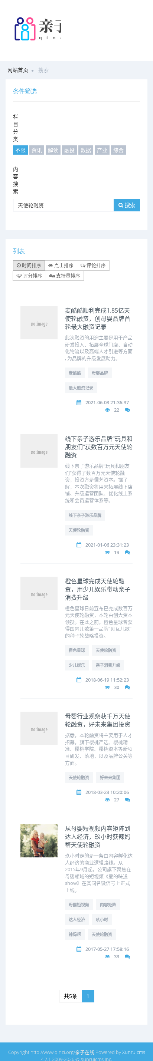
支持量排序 (67, 275)
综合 (118, 150)
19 (116, 552)
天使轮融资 (79, 530)
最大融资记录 (81, 388)
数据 (86, 150)
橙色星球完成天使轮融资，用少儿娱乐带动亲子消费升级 (97, 589)
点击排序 (63, 265)
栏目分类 (15, 127)
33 (116, 956)
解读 (53, 150)
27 (116, 799)
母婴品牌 (100, 373)
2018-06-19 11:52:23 (107, 679)
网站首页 (17, 69)
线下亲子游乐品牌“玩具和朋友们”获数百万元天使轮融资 (99, 447)
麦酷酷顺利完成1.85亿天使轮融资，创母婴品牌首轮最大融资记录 (97, 318)
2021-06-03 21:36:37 (107, 402)
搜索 (129, 204)
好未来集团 (110, 777)
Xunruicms (133, 1052)
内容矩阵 (108, 904)
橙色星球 (77, 650)
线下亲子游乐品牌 (85, 515)
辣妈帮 (75, 934)
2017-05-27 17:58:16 (107, 949)
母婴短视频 (79, 904)
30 (116, 687)
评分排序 (32, 275)
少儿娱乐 (77, 665)
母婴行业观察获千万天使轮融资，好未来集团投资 (97, 720)
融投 (69, 150)
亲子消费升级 (108, 665)
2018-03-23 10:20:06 (107, 792)
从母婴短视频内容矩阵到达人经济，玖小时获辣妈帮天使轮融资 (97, 836)
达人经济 (77, 919)
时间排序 (31, 265)
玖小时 (102, 919)
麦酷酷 (75, 373)
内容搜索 (15, 180)
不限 (20, 150)
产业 (102, 150)
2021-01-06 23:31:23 (107, 544)
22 (116, 409)
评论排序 (95, 265)
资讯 (37, 150)
